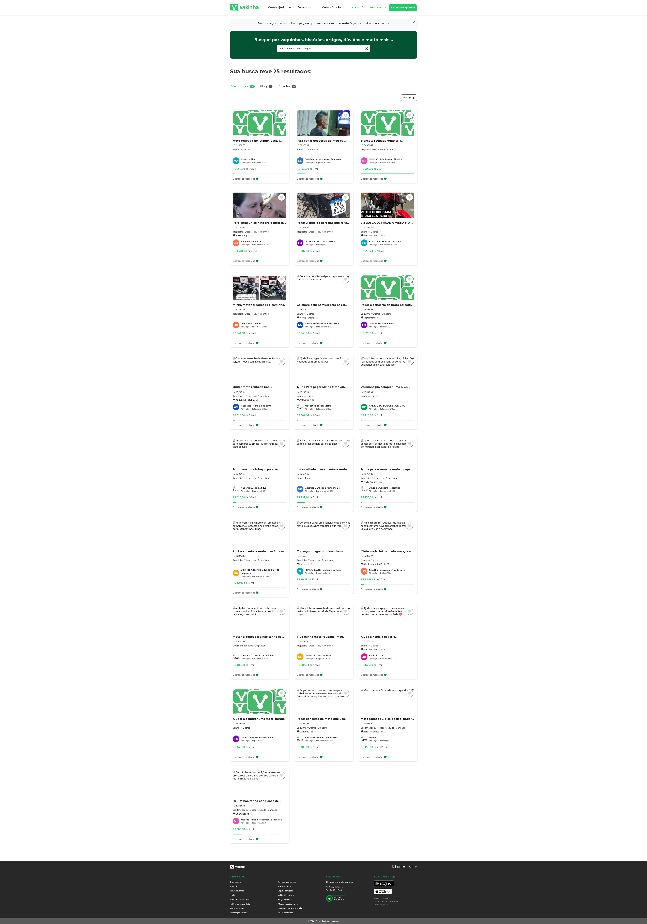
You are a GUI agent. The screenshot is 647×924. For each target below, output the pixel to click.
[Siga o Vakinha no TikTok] (415, 866)
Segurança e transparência (290, 908)
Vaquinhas (234, 886)
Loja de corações (285, 890)
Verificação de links (238, 912)
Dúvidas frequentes (287, 882)
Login (232, 895)
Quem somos (236, 882)
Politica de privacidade (240, 904)
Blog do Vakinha (285, 899)
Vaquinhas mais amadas (241, 899)
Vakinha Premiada (286, 895)
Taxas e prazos (284, 886)
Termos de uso (236, 908)
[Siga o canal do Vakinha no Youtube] (404, 866)
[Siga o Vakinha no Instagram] (392, 866)
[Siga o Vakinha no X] (410, 866)
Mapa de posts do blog (288, 904)
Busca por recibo (285, 912)
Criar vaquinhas (237, 890)
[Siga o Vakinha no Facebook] (398, 866)
